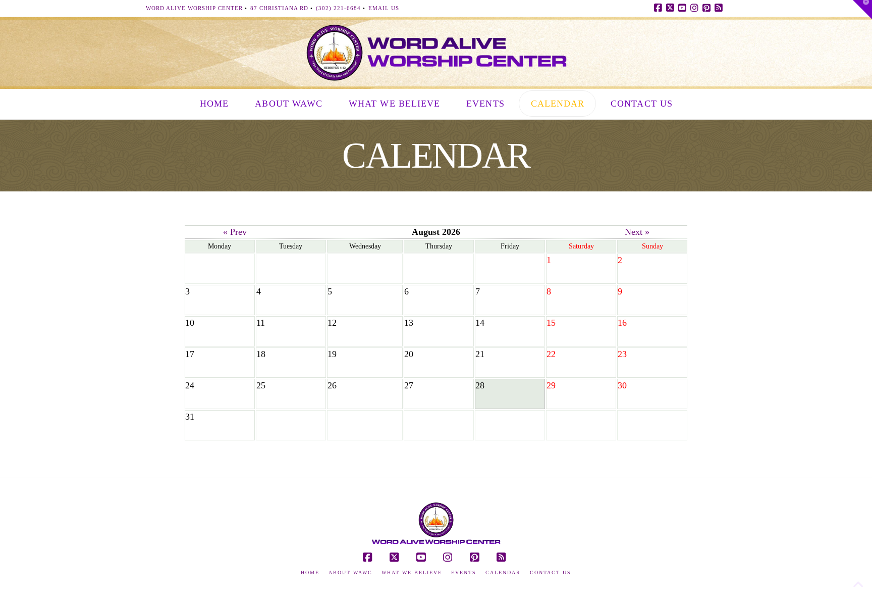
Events (463, 572)
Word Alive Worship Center (194, 8)
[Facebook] (659, 8)
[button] (862, 9)
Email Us (383, 8)
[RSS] (720, 8)
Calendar (503, 572)
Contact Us (550, 572)
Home (310, 572)
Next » (637, 232)
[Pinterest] (708, 8)
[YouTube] (684, 8)
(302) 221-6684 (338, 8)
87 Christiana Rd (279, 8)
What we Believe (412, 572)
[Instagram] (696, 8)
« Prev (235, 232)
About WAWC (350, 572)
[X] (672, 8)
